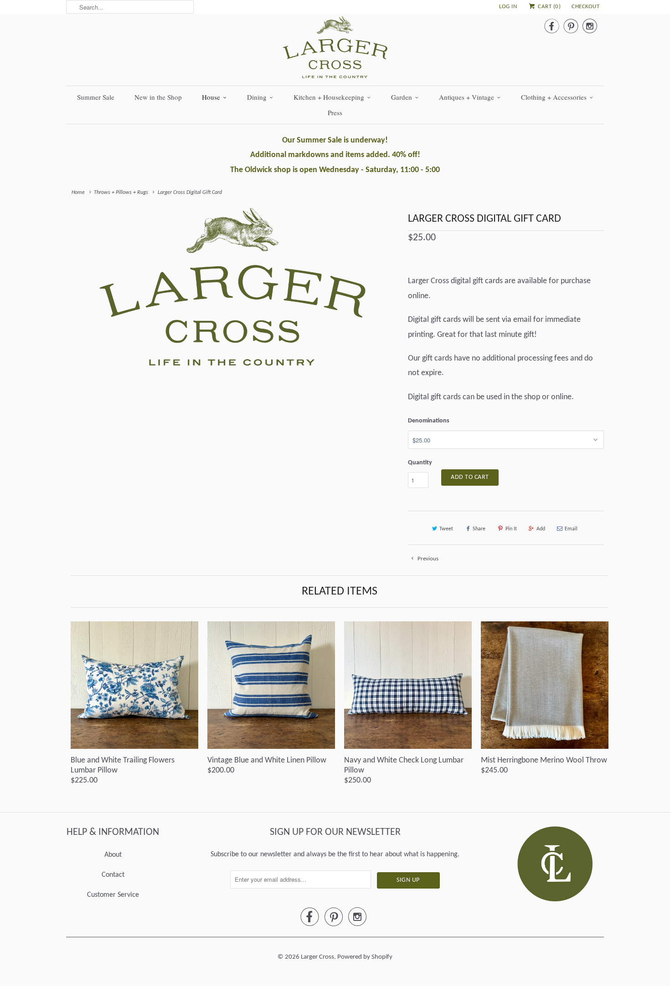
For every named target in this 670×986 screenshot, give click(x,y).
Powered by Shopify (364, 957)
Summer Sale (95, 97)
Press (335, 112)
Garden (401, 97)
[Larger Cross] (335, 49)
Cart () (548, 7)
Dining (257, 97)
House (211, 97)
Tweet (446, 529)
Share (479, 529)
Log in (508, 7)
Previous (427, 559)
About (113, 855)
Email (571, 529)
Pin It (511, 529)
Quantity (420, 462)
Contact (113, 875)
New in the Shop (158, 97)
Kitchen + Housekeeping (329, 97)
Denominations (428, 420)
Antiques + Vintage (466, 97)
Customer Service (113, 895)
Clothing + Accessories (554, 97)
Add (540, 529)
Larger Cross (317, 957)
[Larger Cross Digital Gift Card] (232, 287)
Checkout (585, 7)
